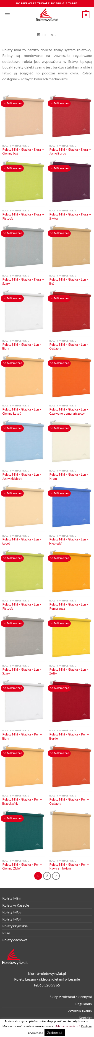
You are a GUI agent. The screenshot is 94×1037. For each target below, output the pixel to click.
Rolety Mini (11, 898)
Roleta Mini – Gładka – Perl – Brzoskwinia (22, 801)
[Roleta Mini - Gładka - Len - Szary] (23, 636)
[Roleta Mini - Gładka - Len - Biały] (23, 311)
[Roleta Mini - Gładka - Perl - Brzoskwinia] (23, 766)
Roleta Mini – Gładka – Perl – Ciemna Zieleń (22, 866)
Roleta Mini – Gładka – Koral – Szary (23, 281)
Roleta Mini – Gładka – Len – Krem (68, 476)
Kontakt (85, 1017)
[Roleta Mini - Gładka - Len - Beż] (70, 246)
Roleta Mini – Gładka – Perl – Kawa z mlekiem (69, 866)
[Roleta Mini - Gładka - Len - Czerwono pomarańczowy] (70, 376)
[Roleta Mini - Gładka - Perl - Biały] (23, 701)
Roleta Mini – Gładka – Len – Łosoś (21, 541)
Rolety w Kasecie (15, 905)
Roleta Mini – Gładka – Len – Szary (21, 671)
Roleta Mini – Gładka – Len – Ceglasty (68, 346)
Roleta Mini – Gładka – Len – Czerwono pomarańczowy (68, 411)
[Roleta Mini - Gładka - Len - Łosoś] (23, 506)
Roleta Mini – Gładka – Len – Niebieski (68, 541)
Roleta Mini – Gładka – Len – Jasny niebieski (21, 476)
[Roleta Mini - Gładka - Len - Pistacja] (23, 571)
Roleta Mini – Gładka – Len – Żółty (68, 671)
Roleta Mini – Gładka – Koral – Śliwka (70, 216)
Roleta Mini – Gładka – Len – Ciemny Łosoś (21, 411)
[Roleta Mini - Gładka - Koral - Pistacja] (23, 181)
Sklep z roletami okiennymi (71, 996)
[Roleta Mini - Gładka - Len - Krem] (70, 441)
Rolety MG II (12, 919)
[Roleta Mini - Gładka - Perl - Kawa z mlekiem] (70, 831)
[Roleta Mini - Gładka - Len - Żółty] (70, 636)
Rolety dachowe (14, 940)
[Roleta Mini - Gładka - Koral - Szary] (23, 246)
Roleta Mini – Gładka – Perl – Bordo (69, 736)
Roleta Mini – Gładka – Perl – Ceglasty (69, 801)
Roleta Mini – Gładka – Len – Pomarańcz (68, 606)
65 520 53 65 (49, 985)
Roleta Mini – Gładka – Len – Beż (68, 281)
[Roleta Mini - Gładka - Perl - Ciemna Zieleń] (23, 831)
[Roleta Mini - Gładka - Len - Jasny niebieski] (23, 441)
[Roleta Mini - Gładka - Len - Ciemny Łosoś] (23, 376)
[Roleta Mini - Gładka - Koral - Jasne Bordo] (70, 116)
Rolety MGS (11, 912)
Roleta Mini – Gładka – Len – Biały (21, 346)
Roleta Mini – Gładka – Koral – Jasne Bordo (70, 151)
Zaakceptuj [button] (54, 1032)
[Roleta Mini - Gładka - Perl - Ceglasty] (70, 766)
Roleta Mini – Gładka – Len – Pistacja (21, 606)
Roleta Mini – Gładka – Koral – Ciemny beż (23, 151)
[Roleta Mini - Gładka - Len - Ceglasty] (70, 311)
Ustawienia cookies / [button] (67, 1026)
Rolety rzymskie (15, 926)
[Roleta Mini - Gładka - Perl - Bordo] (70, 701)
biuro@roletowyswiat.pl (47, 973)
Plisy (6, 933)
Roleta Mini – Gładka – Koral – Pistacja (23, 216)
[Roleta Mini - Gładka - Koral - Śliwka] (70, 181)
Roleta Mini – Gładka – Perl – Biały (22, 736)
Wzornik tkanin (80, 1011)
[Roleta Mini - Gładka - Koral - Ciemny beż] (23, 116)
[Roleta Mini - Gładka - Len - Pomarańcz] (70, 571)
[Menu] (7, 14)
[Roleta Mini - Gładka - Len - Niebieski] (70, 506)
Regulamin (83, 1004)
